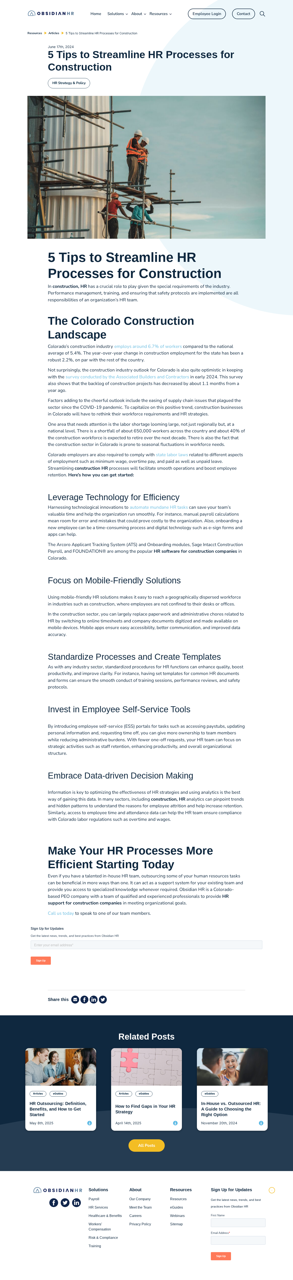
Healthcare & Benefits (105, 1216)
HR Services (98, 1207)
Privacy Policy (140, 1224)
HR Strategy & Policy (69, 83)
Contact (243, 13)
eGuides (176, 1207)
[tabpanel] (60, 1089)
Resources (159, 13)
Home (96, 13)
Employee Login (207, 13)
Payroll (94, 1199)
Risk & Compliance (103, 1237)
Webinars (177, 1216)
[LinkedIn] (94, 1000)
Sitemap (176, 1224)
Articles (53, 33)
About (136, 13)
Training (95, 1246)
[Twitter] (103, 1000)
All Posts (146, 1145)
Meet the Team (140, 1207)
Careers (135, 1216)
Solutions (115, 13)
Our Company (140, 1199)
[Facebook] (75, 1000)
